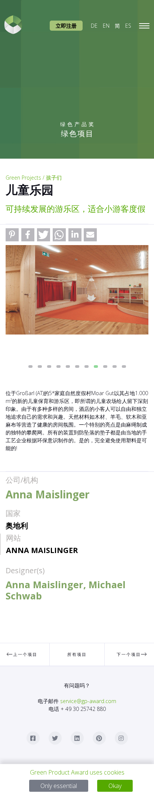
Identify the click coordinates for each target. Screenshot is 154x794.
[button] (12, 234)
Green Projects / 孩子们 (34, 177)
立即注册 (66, 25)
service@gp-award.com (88, 701)
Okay (114, 786)
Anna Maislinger (42, 550)
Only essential (58, 786)
